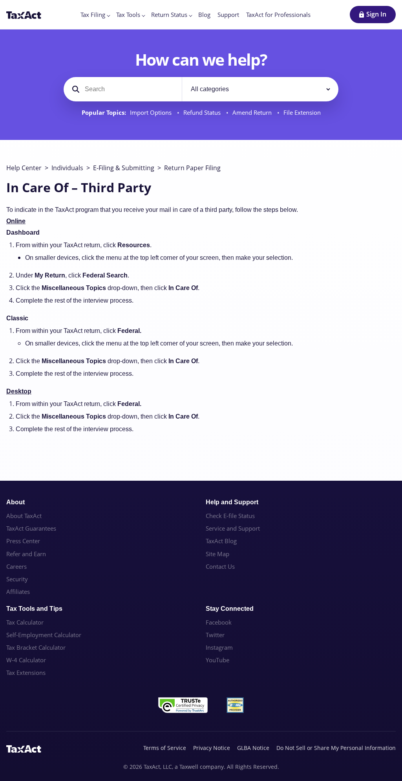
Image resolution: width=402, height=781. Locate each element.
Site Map (217, 554)
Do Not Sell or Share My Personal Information (336, 748)
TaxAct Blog (221, 541)
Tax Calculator (25, 622)
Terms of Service (164, 748)
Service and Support (233, 528)
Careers (16, 566)
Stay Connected (230, 608)
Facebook (219, 622)
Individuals (67, 168)
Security (17, 579)
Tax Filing (92, 14)
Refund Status (202, 112)
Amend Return (252, 112)
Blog (204, 14)
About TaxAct (24, 516)
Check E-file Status (230, 516)
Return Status (169, 14)
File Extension (302, 112)
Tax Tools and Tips (34, 608)
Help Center (24, 168)
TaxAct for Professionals (278, 14)
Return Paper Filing (192, 168)
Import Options (151, 112)
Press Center (23, 541)
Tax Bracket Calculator (36, 647)
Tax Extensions (26, 672)
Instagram (219, 647)
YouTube (217, 660)
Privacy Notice (211, 748)
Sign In (376, 14)
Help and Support (232, 502)
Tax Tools (128, 14)
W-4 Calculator (26, 660)
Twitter (215, 635)
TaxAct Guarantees (31, 528)
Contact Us (220, 566)
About (15, 502)
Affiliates (18, 591)
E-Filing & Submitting (123, 168)
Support (228, 14)
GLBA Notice (253, 748)
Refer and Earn (26, 554)
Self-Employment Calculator (43, 635)
